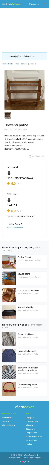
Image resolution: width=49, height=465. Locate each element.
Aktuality (29, 425)
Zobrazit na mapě (14, 228)
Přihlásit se (34, 4)
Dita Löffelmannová (20, 178)
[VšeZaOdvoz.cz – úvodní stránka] (11, 4)
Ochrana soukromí (33, 458)
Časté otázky (7, 418)
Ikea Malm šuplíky (25, 307)
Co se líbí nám (31, 440)
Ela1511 (12, 205)
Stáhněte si (30, 429)
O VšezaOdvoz (32, 421)
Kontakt (29, 444)
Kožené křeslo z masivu (28, 290)
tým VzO (27, 462)
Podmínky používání (34, 436)
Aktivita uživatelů (8, 425)
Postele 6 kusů (24, 257)
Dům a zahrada (21, 64)
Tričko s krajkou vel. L (27, 351)
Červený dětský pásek (27, 384)
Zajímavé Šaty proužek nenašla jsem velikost (28, 369)
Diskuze (5, 421)
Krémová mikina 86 (26, 334)
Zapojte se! (30, 418)
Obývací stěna (24, 274)
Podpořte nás (31, 433)
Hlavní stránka (7, 64)
